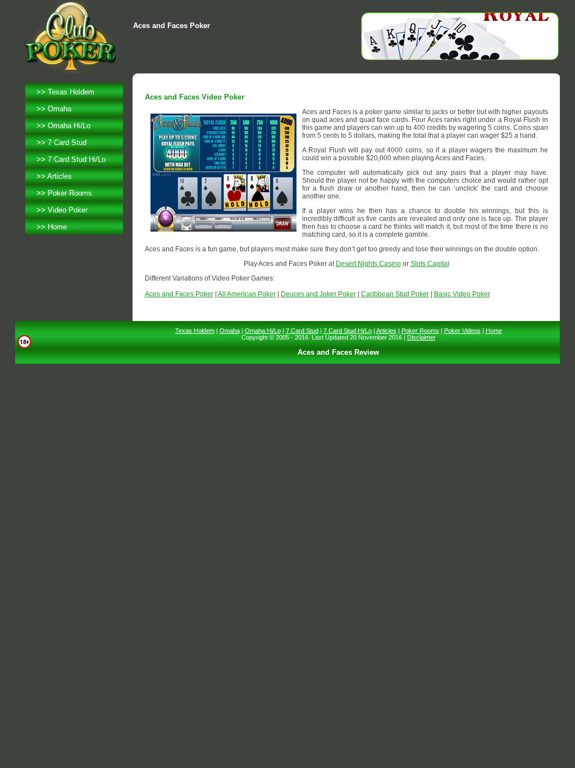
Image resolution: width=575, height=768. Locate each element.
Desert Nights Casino (368, 264)
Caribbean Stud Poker (395, 294)
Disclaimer (421, 337)
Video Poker (68, 210)
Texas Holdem (71, 92)
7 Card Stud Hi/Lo (77, 159)
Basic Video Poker (462, 294)
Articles (59, 176)
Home (57, 227)
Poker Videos (462, 330)
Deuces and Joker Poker (318, 294)
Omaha (59, 109)
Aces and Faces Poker (179, 294)
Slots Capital (429, 264)
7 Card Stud (67, 142)
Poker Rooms (70, 193)
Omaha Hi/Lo (69, 125)
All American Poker (247, 294)
